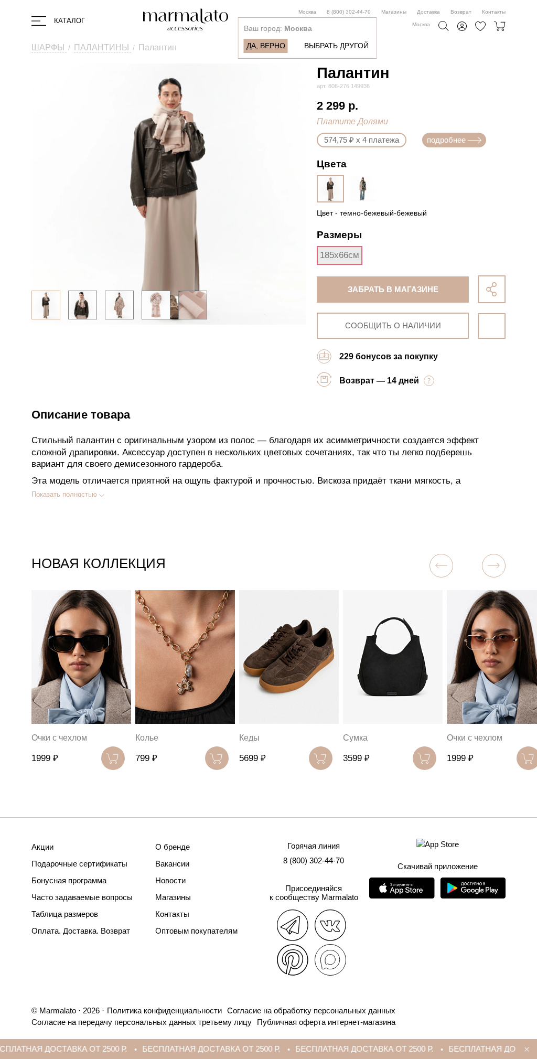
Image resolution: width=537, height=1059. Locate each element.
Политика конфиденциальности (164, 1010)
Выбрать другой (336, 45)
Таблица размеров (64, 914)
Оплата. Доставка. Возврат (80, 930)
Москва (307, 12)
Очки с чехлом (59, 737)
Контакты (494, 12)
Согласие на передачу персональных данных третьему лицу (141, 1022)
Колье (146, 737)
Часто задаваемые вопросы (82, 897)
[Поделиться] (492, 289)
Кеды (249, 737)
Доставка (428, 12)
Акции (42, 846)
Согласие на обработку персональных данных (311, 1010)
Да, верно (265, 45)
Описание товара (80, 414)
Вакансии (172, 863)
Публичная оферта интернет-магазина (326, 1022)
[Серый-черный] (365, 188)
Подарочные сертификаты (79, 863)
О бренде (172, 846)
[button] (494, 565)
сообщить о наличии (393, 325)
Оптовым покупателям (196, 930)
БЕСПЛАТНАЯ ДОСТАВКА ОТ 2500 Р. (196, 1048)
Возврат (460, 12)
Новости (170, 880)
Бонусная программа (68, 880)
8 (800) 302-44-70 (349, 12)
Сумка (355, 737)
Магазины (393, 12)
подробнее (446, 139)
